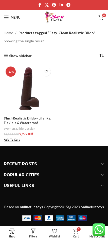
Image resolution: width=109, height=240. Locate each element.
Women (9, 128)
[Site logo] (54, 17)
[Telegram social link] (68, 5)
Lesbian (30, 128)
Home (8, 33)
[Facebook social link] (40, 5)
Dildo (20, 128)
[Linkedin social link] (61, 5)
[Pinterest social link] (54, 5)
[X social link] (46, 5)
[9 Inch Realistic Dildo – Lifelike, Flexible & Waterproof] (28, 89)
